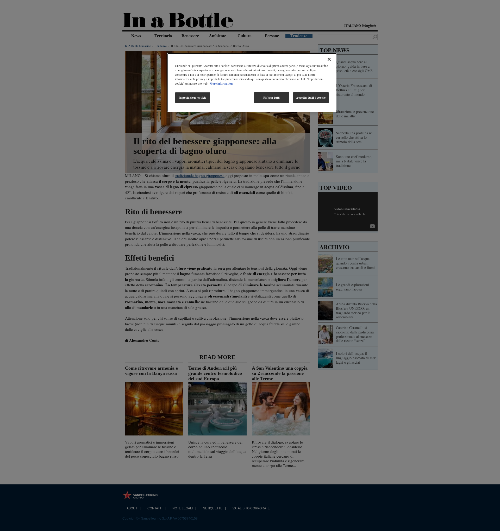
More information (221, 83)
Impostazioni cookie (193, 97)
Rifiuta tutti (271, 97)
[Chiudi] (329, 59)
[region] (251, 82)
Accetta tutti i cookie (311, 97)
